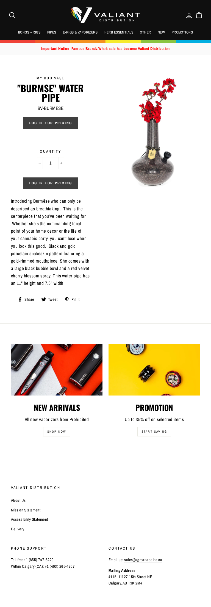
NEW (161, 32)
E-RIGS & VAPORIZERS (80, 32)
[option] (105, 49)
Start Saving (154, 431)
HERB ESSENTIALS (118, 32)
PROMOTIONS (182, 32)
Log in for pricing (50, 123)
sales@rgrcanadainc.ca (143, 560)
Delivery (17, 529)
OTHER (145, 32)
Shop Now (56, 431)
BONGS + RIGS (29, 32)
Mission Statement (25, 510)
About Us (18, 500)
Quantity (50, 151)
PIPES (51, 32)
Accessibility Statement (29, 519)
